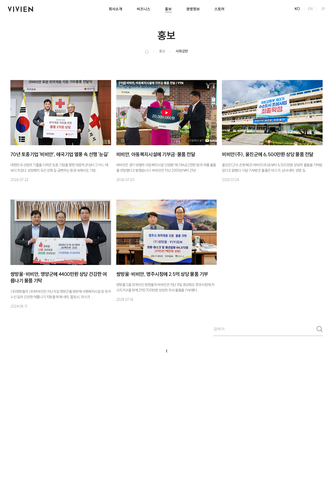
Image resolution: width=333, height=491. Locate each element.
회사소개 (115, 9)
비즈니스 (143, 9)
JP (323, 8)
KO (297, 8)
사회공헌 (182, 51)
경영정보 (193, 9)
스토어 (219, 9)
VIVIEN (20, 9)
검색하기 (320, 331)
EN (310, 8)
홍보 (168, 9)
